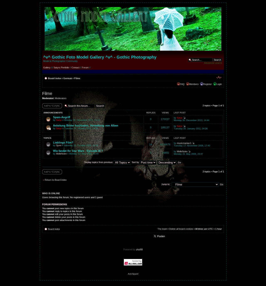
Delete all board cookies (181, 229)
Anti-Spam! (133, 274)
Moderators (60, 98)
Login (219, 84)
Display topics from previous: (99, 162)
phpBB (139, 249)
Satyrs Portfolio (61, 67)
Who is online (51, 193)
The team (162, 229)
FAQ (182, 84)
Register (207, 84)
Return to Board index (56, 180)
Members (194, 84)
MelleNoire (61, 153)
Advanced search (213, 63)
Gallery (46, 67)
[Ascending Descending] (169, 162)
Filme (77, 78)
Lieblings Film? (63, 142)
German (67, 78)
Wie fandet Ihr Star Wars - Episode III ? (78, 150)
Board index (54, 78)
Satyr (59, 120)
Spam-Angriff (61, 117)
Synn (58, 145)
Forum (85, 67)
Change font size (219, 77)
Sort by (136, 162)
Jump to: (165, 184)
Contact (75, 67)
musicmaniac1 (184, 143)
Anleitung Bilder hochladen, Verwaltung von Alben (85, 125)
